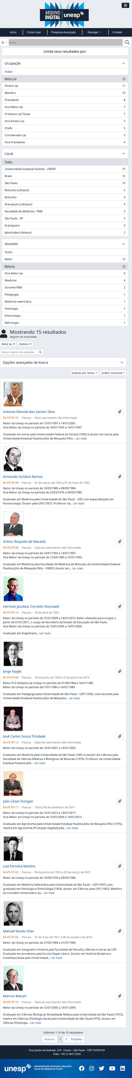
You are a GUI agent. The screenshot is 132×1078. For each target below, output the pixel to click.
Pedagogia (64, 295)
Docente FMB (64, 288)
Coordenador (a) (64, 136)
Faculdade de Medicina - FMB (64, 212)
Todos (9, 72)
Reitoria (64, 267)
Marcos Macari (14, 996)
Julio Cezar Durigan (18, 801)
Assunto (11, 243)
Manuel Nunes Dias (18, 931)
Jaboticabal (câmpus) (64, 233)
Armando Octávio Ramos (23, 477)
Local (9, 153)
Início (13, 32)
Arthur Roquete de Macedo (24, 542)
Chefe (64, 129)
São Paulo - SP (64, 219)
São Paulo (64, 184)
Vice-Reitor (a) (64, 108)
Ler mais (81, 438)
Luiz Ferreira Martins (19, 866)
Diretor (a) (64, 86)
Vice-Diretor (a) (64, 122)
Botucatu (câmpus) (64, 191)
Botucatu (64, 198)
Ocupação (13, 63)
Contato (117, 32)
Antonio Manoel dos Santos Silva (29, 412)
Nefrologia (64, 323)
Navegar (93, 32)
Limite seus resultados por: (64, 51)
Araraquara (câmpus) (64, 205)
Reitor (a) (64, 79)
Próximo (76, 1039)
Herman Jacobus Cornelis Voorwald (31, 606)
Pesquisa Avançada (63, 32)
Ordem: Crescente (112, 373)
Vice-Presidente (64, 143)
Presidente (64, 100)
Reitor (64, 260)
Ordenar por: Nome (83, 373)
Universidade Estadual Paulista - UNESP (64, 170)
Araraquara (64, 226)
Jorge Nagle (12, 671)
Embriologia (64, 316)
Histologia (64, 309)
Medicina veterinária (64, 302)
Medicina (64, 281)
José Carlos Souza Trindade (24, 736)
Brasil (64, 177)
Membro (64, 93)
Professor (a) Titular (64, 115)
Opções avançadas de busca (25, 362)
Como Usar (34, 32)
